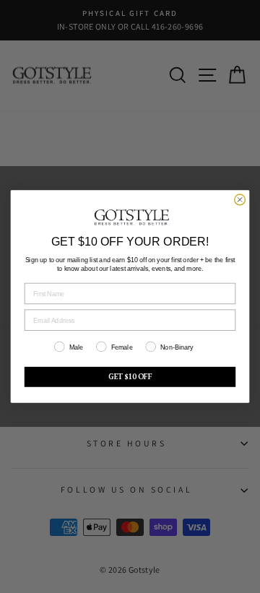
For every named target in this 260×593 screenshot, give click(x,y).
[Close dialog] (240, 199)
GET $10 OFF (130, 376)
